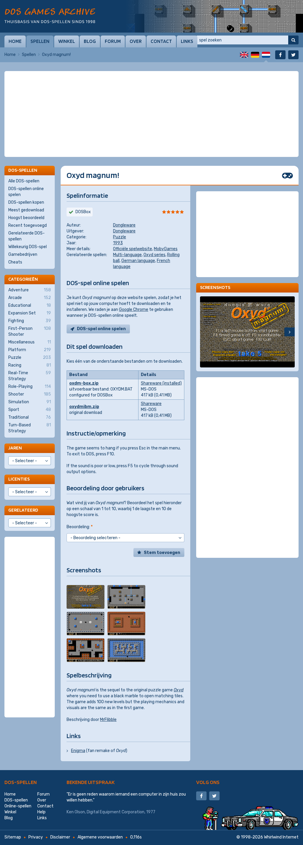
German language (138, 260)
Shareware (151, 403)
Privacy (35, 837)
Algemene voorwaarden (100, 837)
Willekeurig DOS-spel (27, 246)
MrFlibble (108, 719)
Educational (29, 305)
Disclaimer (60, 837)
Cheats (15, 262)
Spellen (39, 41)
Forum (113, 41)
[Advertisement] (151, 86)
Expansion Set (29, 313)
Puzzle (119, 237)
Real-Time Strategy (29, 375)
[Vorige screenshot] (205, 331)
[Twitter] (293, 54)
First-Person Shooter (29, 331)
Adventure (29, 290)
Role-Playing (29, 386)
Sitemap (12, 837)
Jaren (15, 448)
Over (136, 41)
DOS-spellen (20, 782)
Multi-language (127, 254)
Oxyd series (154, 254)
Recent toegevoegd (27, 225)
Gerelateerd (23, 510)
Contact (161, 41)
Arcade (29, 297)
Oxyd (178, 690)
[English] (244, 55)
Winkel (66, 41)
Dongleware (124, 225)
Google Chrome (133, 309)
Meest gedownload (26, 210)
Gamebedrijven (22, 254)
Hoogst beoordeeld (26, 217)
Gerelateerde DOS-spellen (26, 236)
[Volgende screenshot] (289, 331)
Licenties (19, 479)
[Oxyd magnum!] (85, 597)
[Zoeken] (293, 40)
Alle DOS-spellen (23, 181)
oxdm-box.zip (84, 383)
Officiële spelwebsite (132, 248)
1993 (118, 242)
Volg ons (208, 782)
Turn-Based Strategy (29, 427)
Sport (29, 409)
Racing (29, 365)
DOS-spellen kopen (26, 202)
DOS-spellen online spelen (26, 191)
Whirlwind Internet (281, 837)
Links (187, 41)
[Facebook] (280, 54)
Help (41, 812)
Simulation (29, 401)
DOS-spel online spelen (101, 328)
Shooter (29, 394)
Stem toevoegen (162, 552)
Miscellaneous (29, 342)
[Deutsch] (255, 55)
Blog (90, 41)
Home (15, 41)
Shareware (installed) (161, 383)
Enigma (78, 750)
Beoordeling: (80, 526)
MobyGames (166, 248)
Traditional (29, 417)
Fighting (29, 320)
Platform (29, 349)
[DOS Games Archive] (49, 15)
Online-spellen (17, 806)
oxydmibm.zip (84, 406)
